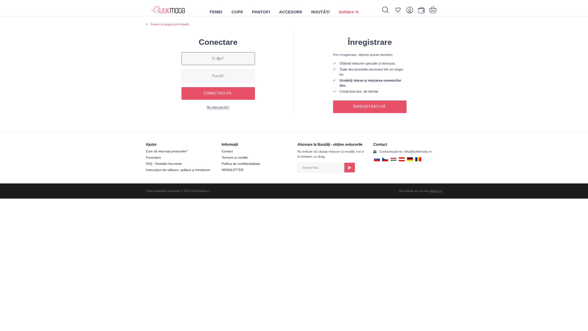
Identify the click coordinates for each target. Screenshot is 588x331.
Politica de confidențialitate (241, 164)
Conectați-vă (217, 93)
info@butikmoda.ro (405, 151)
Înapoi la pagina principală (170, 24)
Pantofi (261, 12)
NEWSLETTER (232, 170)
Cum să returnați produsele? (166, 151)
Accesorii (290, 12)
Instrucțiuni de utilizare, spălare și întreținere (178, 170)
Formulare (153, 157)
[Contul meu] (411, 10)
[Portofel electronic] (422, 10)
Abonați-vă (349, 167)
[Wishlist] (399, 10)
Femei (216, 12)
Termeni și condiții (235, 157)
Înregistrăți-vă (369, 106)
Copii (237, 12)
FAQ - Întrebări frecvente (164, 164)
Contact (227, 151)
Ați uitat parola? (218, 107)
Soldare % (349, 12)
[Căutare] (388, 9)
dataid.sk (436, 191)
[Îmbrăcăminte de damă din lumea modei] (168, 8)
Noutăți (320, 12)
